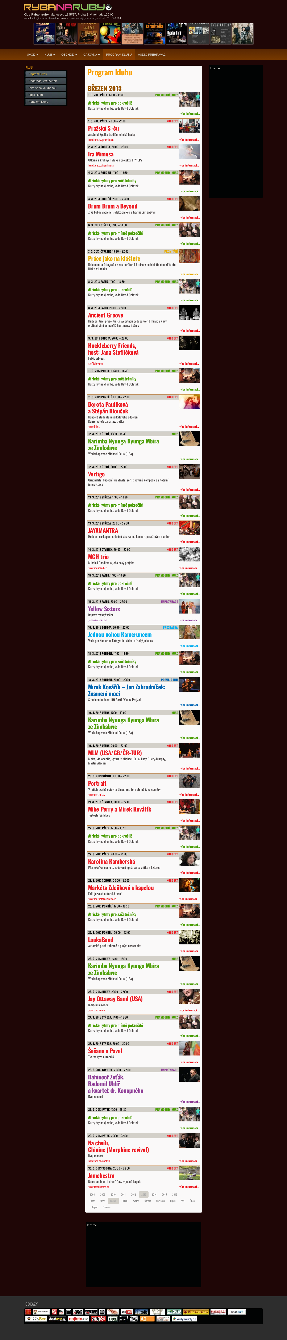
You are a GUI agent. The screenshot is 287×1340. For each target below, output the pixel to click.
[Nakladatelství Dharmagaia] (196, 1313)
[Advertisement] (143, 1256)
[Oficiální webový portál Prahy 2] (42, 1313)
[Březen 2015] (198, 33)
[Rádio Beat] (62, 1313)
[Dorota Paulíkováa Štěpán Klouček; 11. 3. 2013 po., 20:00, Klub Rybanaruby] (189, 402)
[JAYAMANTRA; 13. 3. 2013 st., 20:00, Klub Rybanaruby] (189, 528)
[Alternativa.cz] (113, 1313)
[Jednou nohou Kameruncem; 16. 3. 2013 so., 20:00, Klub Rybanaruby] (189, 632)
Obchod (68, 54)
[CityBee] (36, 1320)
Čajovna (90, 54)
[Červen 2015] (88, 33)
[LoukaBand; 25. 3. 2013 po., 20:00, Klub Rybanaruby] (189, 937)
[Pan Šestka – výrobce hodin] (142, 1313)
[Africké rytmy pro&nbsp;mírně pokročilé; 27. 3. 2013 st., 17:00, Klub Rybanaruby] (189, 1022)
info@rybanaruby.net (44, 18)
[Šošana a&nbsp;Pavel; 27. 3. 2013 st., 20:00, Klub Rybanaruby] (189, 1048)
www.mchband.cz (97, 568)
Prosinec (107, 1207)
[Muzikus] (219, 1313)
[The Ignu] (158, 1313)
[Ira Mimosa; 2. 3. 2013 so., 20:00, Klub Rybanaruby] (189, 151)
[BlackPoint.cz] (102, 1313)
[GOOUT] (237, 1313)
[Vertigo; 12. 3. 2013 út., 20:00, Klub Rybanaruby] (189, 471)
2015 (164, 1194)
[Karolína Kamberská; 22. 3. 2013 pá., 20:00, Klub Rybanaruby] (189, 859)
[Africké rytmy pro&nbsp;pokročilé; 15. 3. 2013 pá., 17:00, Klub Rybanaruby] (189, 580)
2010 (113, 1194)
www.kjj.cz (94, 426)
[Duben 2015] (44, 33)
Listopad (93, 1207)
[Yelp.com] (99, 1320)
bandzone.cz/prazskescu (101, 139)
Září (182, 1200)
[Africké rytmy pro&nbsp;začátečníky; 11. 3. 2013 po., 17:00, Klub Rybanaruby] (189, 375)
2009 (102, 1194)
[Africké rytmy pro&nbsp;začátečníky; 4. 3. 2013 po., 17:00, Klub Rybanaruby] (189, 177)
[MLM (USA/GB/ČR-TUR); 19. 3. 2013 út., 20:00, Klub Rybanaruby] (189, 750)
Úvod (31, 54)
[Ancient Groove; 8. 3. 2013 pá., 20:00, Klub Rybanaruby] (189, 312)
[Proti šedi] (134, 1320)
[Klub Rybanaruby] (68, 7)
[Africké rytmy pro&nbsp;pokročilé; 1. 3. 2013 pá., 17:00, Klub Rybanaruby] (189, 99)
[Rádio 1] (55, 1313)
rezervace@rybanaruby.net (85, 18)
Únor (102, 1200)
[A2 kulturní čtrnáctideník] (148, 1320)
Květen (136, 1200)
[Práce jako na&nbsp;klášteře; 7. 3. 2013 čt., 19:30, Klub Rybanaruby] (189, 256)
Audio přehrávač (152, 54)
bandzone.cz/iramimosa (101, 165)
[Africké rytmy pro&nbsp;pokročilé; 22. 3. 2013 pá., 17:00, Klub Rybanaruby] (189, 833)
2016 (174, 1194)
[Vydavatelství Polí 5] (69, 1313)
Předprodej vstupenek (42, 81)
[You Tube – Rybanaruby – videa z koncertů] (127, 1313)
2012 (133, 1194)
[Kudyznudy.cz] (185, 1320)
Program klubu (119, 54)
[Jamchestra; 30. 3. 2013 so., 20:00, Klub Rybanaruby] (189, 1173)
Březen (113, 1200)
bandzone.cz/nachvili (99, 1161)
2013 (143, 1194)
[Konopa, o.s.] (175, 1313)
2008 (92, 1194)
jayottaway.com (96, 1010)
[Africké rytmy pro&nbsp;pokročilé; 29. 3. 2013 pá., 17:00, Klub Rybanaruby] (189, 1114)
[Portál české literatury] (164, 1320)
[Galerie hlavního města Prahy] (124, 1320)
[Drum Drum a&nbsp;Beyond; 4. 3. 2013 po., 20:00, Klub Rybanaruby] (189, 203)
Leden (92, 1200)
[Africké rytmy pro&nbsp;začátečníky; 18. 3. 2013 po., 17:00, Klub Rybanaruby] (189, 658)
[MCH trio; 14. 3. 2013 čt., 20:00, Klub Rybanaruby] (189, 554)
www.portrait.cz (96, 794)
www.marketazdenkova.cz (102, 899)
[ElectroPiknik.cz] (92, 1313)
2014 (154, 1194)
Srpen (172, 1200)
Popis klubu (35, 94)
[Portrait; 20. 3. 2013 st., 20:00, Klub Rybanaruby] (189, 781)
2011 (123, 1194)
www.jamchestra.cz (98, 1186)
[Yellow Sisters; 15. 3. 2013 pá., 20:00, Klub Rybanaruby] (189, 606)
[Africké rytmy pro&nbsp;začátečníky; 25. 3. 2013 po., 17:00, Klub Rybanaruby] (189, 911)
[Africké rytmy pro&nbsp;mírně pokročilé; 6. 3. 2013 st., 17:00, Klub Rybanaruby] (189, 230)
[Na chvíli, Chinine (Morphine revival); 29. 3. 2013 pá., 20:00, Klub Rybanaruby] (189, 1140)
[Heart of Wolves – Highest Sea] (242, 33)
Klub (49, 54)
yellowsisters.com (97, 620)
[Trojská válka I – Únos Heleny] (220, 33)
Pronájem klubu (38, 101)
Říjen (192, 1200)
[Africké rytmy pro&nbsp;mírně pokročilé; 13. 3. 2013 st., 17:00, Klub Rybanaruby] (189, 502)
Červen (148, 1200)
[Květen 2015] (66, 33)
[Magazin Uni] (113, 1320)
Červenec (160, 1200)
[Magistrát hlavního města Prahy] (28, 1313)
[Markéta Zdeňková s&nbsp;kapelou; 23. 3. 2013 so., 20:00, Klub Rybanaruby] (189, 885)
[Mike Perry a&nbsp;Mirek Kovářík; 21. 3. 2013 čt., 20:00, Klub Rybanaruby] (189, 806)
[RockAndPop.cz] (78, 1313)
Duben (124, 1200)
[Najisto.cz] (79, 1320)
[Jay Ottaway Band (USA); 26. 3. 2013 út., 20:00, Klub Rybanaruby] (189, 996)
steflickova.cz (95, 363)
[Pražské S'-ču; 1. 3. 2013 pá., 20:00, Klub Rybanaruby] (189, 126)
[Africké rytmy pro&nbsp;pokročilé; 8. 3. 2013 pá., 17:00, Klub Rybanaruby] (189, 286)
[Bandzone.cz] (58, 1320)
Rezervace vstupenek (42, 87)
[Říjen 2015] (176, 33)
